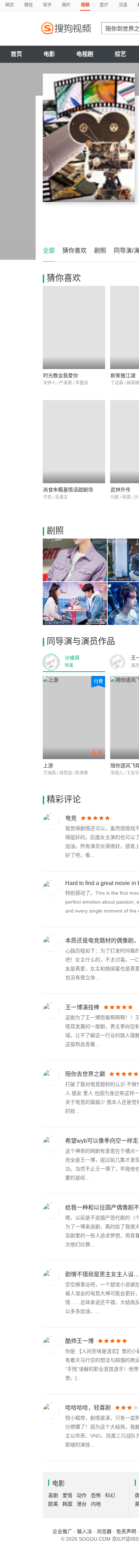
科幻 (110, 1495)
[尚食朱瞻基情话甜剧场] (74, 441)
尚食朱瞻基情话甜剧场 (68, 489)
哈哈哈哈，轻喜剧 (88, 1408)
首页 (16, 54)
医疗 (104, 4)
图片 (66, 4)
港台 (82, 1504)
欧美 (53, 1504)
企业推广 (62, 1531)
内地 (96, 1504)
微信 (28, 4)
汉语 (123, 4)
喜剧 (53, 1495)
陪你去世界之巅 (85, 1074)
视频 (85, 4)
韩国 (67, 1504)
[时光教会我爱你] (74, 327)
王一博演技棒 (82, 1007)
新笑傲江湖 (122, 375)
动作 (82, 1495)
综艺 (120, 54)
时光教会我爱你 (60, 375)
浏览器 (104, 1531)
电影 (49, 54)
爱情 (67, 1495)
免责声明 (126, 1531)
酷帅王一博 (79, 1341)
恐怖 (96, 1495)
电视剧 (84, 54)
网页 (9, 4)
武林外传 (120, 489)
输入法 (84, 1531)
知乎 (47, 4)
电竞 (71, 818)
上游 (48, 765)
